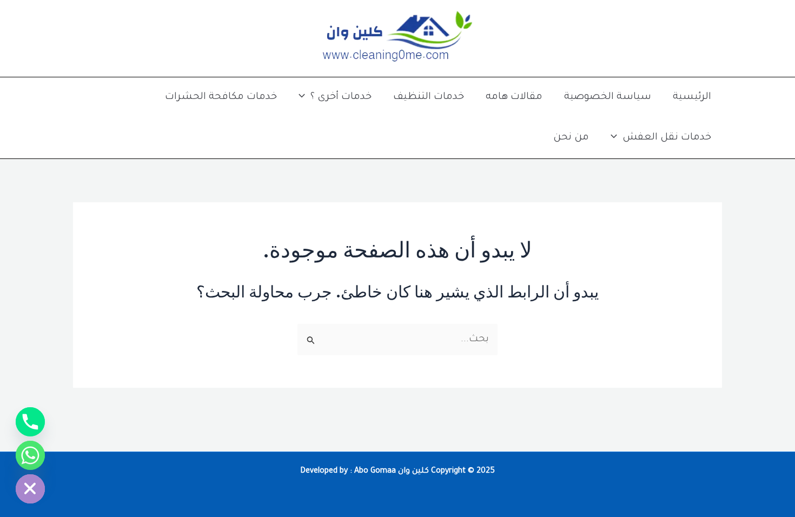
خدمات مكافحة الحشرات (221, 97)
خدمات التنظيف (428, 97)
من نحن (571, 137)
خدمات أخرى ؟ (341, 97)
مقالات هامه (514, 97)
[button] (304, 97)
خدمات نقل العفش (666, 137)
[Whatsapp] (30, 455)
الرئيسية (692, 97)
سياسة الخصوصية (607, 97)
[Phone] (30, 421)
